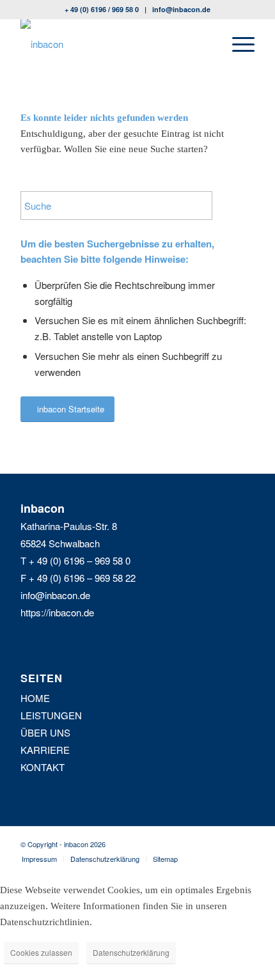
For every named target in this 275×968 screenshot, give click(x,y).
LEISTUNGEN (51, 715)
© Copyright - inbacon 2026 (63, 844)
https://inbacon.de (57, 612)
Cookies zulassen (41, 952)
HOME (35, 698)
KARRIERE (45, 749)
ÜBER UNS (45, 732)
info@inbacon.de (181, 9)
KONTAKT (42, 767)
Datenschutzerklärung (131, 952)
